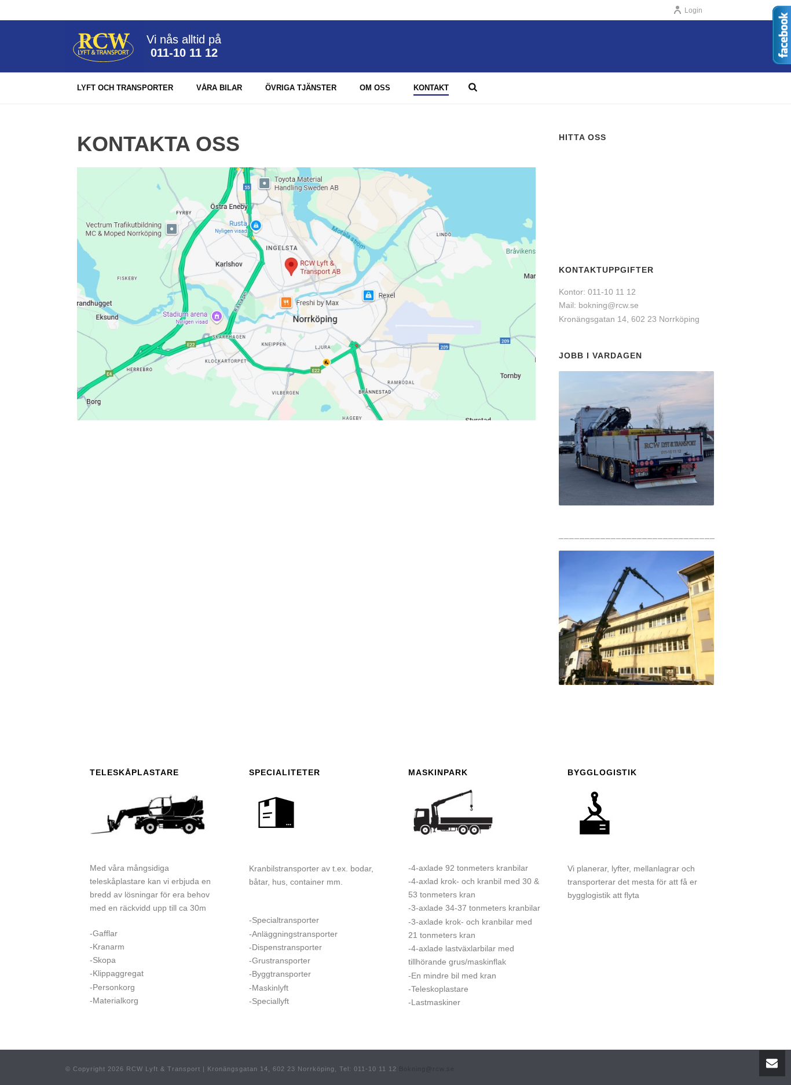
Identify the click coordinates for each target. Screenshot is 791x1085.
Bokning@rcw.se (427, 1068)
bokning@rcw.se (608, 305)
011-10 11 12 (184, 52)
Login (693, 10)
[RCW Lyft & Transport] (104, 46)
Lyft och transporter (125, 87)
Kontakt (431, 87)
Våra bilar (219, 87)
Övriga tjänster (300, 87)
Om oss (375, 87)
